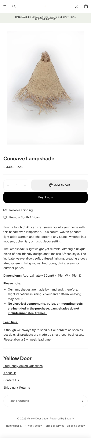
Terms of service (54, 425)
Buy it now (45, 197)
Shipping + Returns (16, 387)
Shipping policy (76, 425)
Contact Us (11, 380)
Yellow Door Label (37, 418)
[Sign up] (82, 401)
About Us (9, 373)
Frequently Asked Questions (23, 366)
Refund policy (14, 425)
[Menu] (5, 6)
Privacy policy (33, 425)
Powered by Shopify (62, 418)
